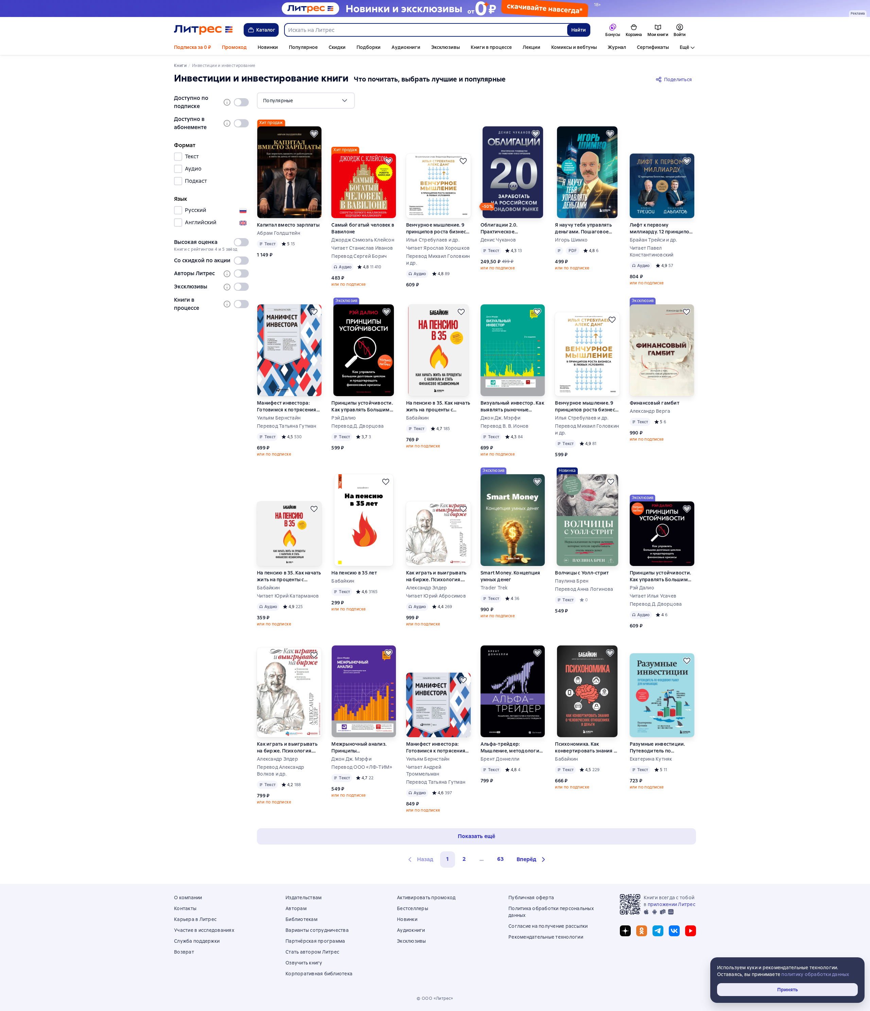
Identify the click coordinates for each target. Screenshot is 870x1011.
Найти (578, 30)
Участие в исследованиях (204, 930)
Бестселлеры (412, 908)
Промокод (234, 47)
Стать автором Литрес (312, 952)
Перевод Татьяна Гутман (286, 426)
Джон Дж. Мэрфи (501, 418)
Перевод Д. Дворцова (357, 426)
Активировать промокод (426, 897)
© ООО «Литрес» (435, 998)
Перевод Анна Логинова (584, 589)
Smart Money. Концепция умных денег (510, 576)
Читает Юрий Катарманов (288, 596)
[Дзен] (625, 930)
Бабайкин (417, 418)
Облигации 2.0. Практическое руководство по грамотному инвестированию (501, 228)
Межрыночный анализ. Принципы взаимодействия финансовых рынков (358, 747)
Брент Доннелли (500, 759)
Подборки (368, 47)
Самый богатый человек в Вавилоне (362, 228)
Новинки (268, 47)
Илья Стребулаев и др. (432, 240)
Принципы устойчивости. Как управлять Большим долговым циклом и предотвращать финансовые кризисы (362, 406)
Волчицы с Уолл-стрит (582, 573)
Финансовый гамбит (654, 403)
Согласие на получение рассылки (548, 926)
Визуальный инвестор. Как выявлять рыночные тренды (512, 406)
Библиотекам (301, 919)
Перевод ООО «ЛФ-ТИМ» (361, 767)
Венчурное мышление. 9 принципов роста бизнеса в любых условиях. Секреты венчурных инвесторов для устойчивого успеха (437, 228)
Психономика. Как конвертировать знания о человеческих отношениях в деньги (586, 747)
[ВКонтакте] (674, 930)
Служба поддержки (197, 941)
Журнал (617, 47)
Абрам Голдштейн (278, 233)
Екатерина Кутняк (651, 759)
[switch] (241, 102)
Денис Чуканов (498, 240)
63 (500, 859)
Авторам (296, 908)
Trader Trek (494, 588)
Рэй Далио (343, 418)
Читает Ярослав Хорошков (438, 248)
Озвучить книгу (304, 963)
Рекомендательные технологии (545, 937)
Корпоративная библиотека (318, 974)
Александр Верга (650, 411)
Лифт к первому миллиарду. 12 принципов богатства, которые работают (661, 228)
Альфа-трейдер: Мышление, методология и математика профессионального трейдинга (511, 747)
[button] (532, 859)
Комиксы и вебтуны (574, 47)
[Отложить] (314, 134)
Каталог (265, 30)
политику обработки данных (815, 974)
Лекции (531, 47)
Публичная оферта (531, 897)
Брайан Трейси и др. (653, 240)
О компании (188, 897)
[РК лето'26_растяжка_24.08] (435, 8)
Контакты (185, 908)
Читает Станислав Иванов (362, 248)
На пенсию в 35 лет (354, 573)
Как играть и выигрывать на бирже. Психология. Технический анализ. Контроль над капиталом (436, 576)
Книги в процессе (491, 47)
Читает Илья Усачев (653, 596)
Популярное (303, 47)
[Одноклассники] (641, 930)
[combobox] (425, 30)
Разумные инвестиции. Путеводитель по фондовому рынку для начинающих (657, 747)
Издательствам (303, 897)
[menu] (306, 100)
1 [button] (447, 859)
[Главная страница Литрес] (203, 30)
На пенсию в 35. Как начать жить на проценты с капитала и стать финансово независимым (438, 406)
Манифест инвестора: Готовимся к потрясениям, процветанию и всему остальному (289, 406)
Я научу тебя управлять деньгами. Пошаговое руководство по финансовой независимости (583, 228)
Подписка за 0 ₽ (192, 47)
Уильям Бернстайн (278, 418)
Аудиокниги (406, 47)
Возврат (184, 952)
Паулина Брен (571, 581)
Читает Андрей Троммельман (423, 770)
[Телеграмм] (657, 930)
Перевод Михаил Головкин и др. (438, 259)
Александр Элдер (426, 588)
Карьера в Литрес (195, 919)
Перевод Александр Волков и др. (280, 770)
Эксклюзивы (445, 47)
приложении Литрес (671, 904)
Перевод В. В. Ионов (505, 426)
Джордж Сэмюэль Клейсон (362, 240)
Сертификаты (653, 47)
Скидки (337, 47)
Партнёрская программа (315, 941)
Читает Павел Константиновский (652, 251)
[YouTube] (690, 930)
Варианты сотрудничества (317, 930)
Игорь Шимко (571, 240)
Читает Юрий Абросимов (436, 596)
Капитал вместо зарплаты (288, 225)
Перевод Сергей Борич (359, 256)
